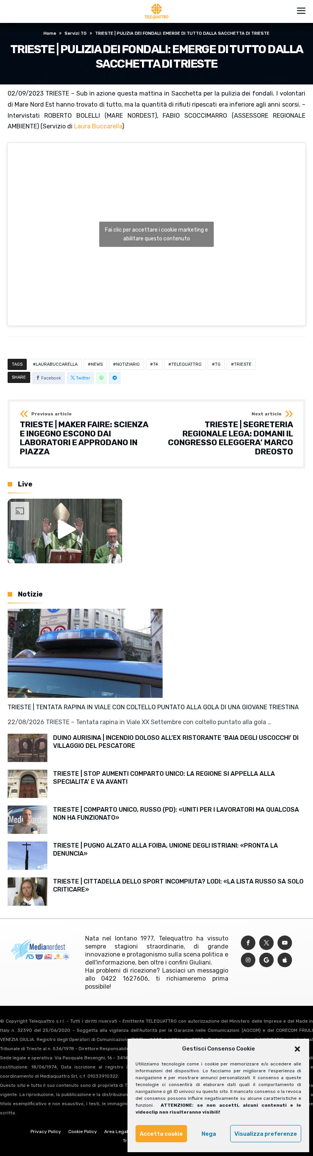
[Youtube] (285, 943)
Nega (209, 1133)
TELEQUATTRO (186, 364)
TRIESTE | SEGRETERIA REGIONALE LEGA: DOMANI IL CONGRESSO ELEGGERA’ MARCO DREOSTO (230, 434)
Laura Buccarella (98, 126)
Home (50, 33)
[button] (297, 1049)
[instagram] (248, 960)
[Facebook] (248, 943)
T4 (155, 364)
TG (218, 364)
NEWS (97, 364)
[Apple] (285, 960)
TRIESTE (243, 364)
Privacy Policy (46, 1131)
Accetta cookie (161, 1133)
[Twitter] (266, 943)
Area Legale (117, 1131)
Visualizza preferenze (265, 1133)
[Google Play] (266, 960)
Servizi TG (76, 33)
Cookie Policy (82, 1131)
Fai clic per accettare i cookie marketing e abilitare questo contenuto (156, 234)
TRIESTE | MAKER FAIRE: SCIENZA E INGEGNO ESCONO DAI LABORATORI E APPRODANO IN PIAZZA (84, 434)
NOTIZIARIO (128, 364)
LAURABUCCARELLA (56, 364)
